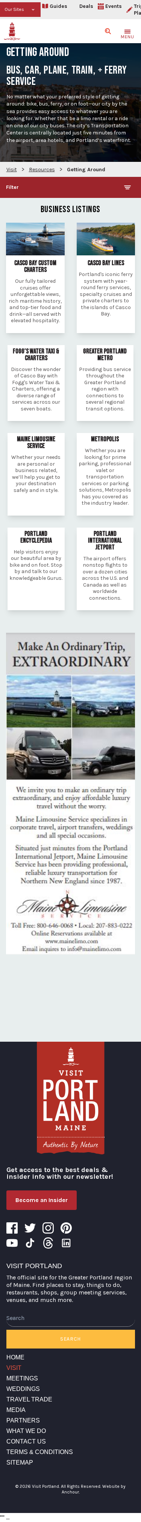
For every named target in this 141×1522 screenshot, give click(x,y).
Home (15, 1357)
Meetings (22, 1378)
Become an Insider (41, 1200)
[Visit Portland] (12, 31)
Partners (23, 1420)
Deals (86, 6)
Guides (58, 6)
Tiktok (30, 1242)
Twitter (30, 1227)
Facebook (12, 1227)
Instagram (48, 1227)
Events (113, 6)
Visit (13, 1368)
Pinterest (66, 1227)
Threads (48, 1242)
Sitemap (19, 1462)
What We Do (26, 1431)
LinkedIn (66, 1242)
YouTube (12, 1242)
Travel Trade (29, 1399)
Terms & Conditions (39, 1452)
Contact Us (26, 1441)
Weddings (23, 1389)
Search (70, 1339)
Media (16, 1410)
